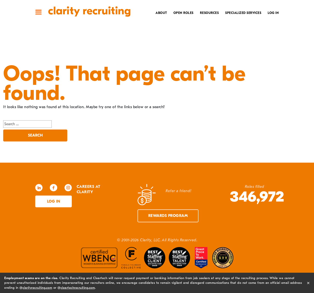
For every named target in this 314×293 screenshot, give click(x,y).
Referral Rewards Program (191, 40)
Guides (211, 27)
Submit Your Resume (198, 47)
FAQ (213, 34)
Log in (53, 201)
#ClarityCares (152, 34)
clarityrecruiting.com (37, 288)
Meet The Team (152, 20)
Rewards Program (168, 215)
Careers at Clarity (148, 27)
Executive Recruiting (240, 27)
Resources (209, 13)
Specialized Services (243, 13)
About (161, 13)
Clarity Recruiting (89, 10)
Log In (273, 13)
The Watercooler (201, 20)
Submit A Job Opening (197, 54)
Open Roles (183, 13)
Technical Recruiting (239, 20)
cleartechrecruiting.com (78, 288)
